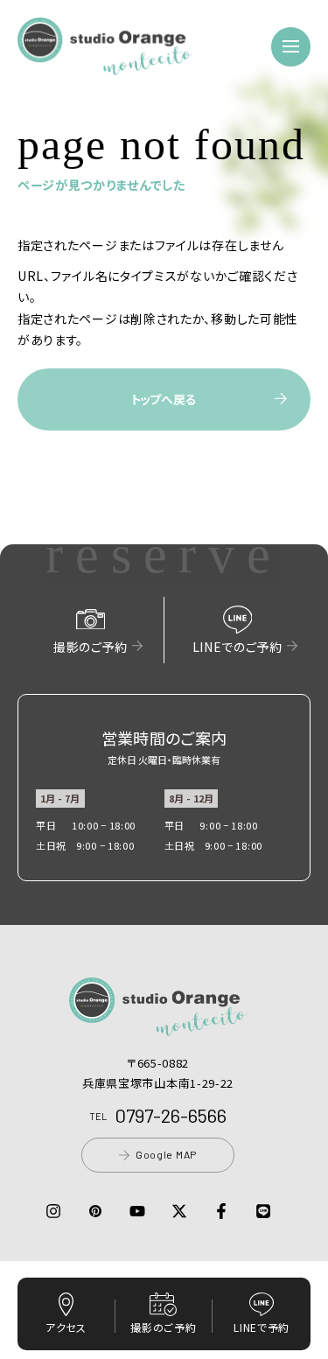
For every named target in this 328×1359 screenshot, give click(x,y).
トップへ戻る (163, 399)
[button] (104, 65)
